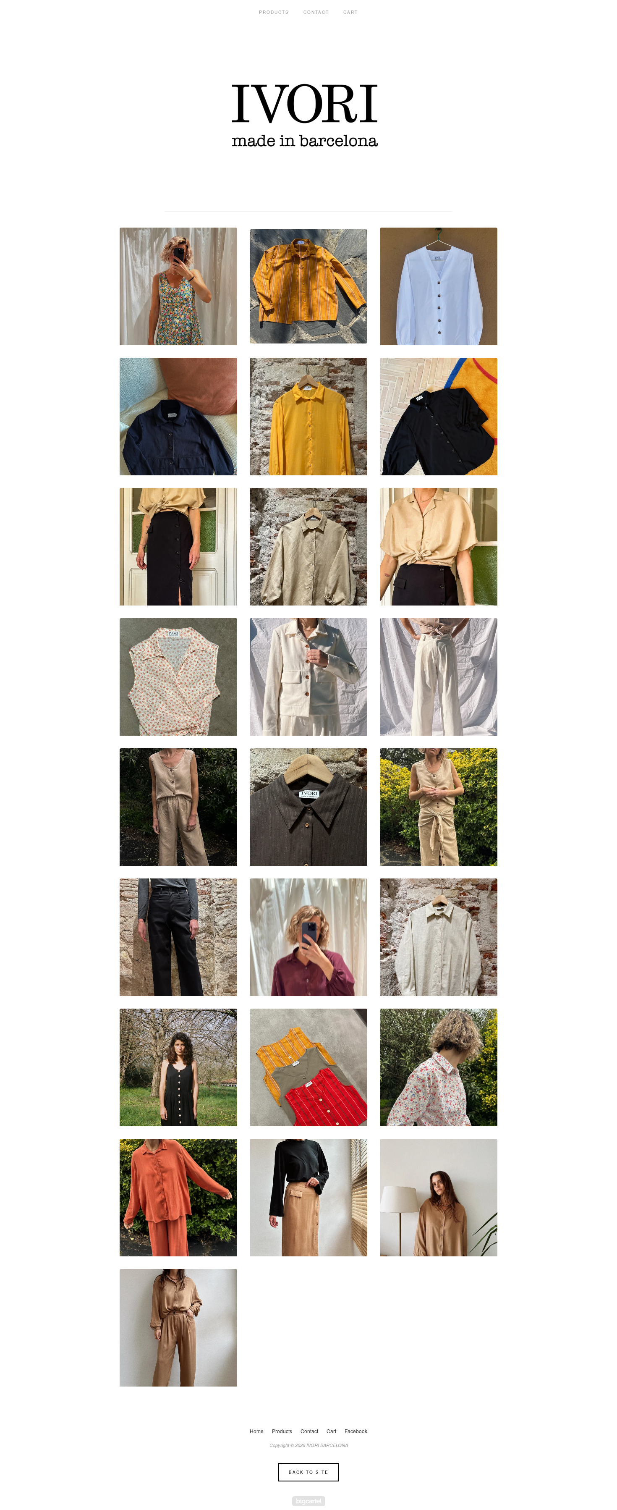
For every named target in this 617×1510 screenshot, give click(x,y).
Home (257, 1430)
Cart (350, 12)
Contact (316, 12)
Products (274, 12)
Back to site (309, 1472)
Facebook (356, 1430)
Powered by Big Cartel (308, 1501)
